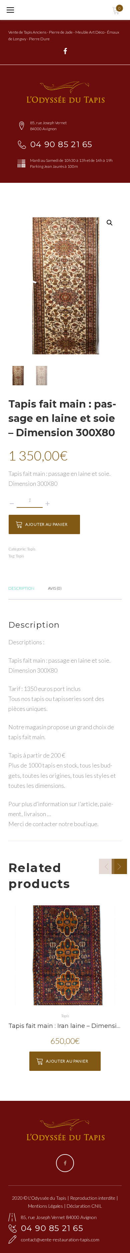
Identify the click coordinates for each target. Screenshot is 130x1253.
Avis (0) (55, 588)
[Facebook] (65, 51)
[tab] (21, 587)
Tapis (31, 548)
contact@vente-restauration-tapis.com (60, 1239)
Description (21, 588)
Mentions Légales (45, 1206)
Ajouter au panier (46, 524)
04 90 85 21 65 (61, 144)
